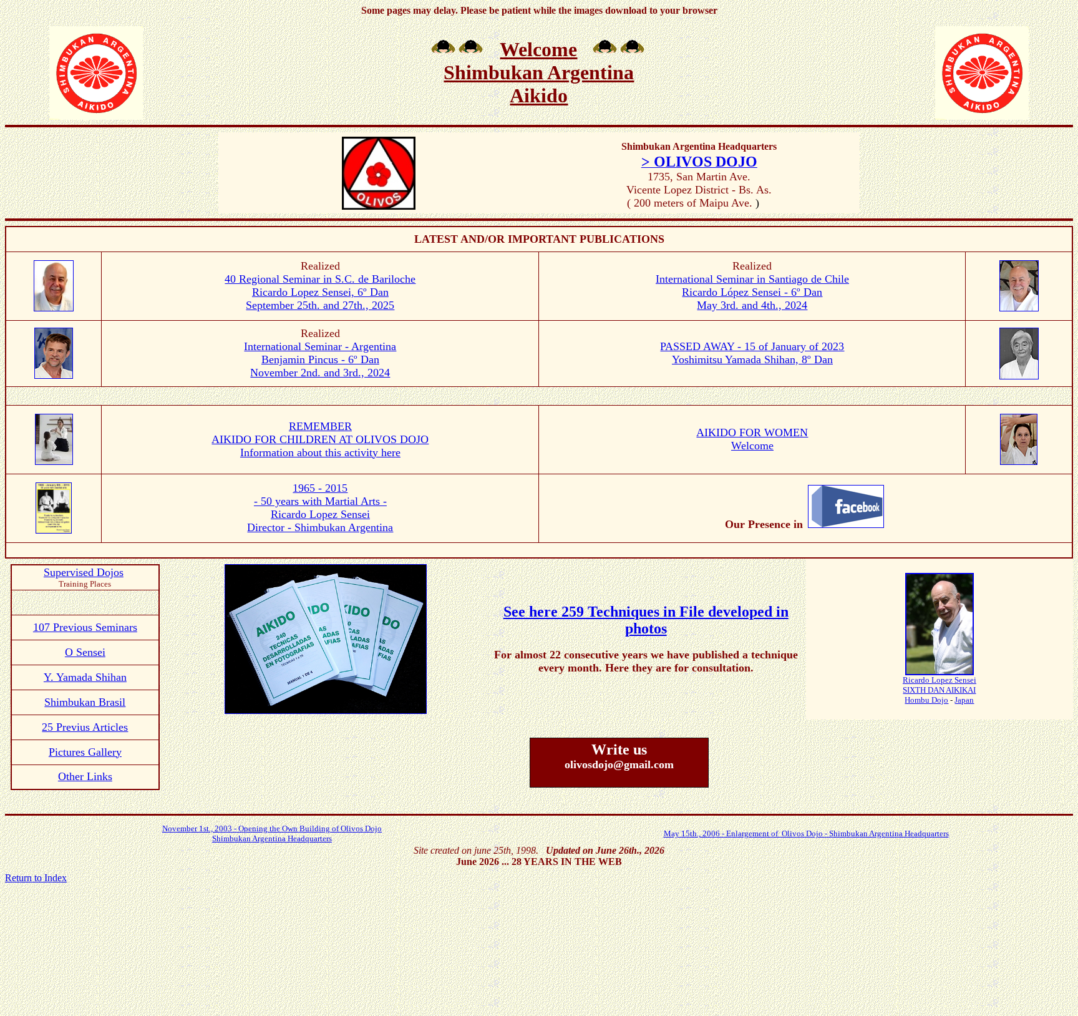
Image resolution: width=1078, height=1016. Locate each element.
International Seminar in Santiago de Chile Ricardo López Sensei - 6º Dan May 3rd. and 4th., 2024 (752, 292)
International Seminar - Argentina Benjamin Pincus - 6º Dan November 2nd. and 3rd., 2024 (320, 359)
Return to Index (36, 877)
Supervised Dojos (84, 572)
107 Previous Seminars (85, 627)
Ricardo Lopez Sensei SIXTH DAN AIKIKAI (939, 685)
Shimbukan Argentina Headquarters (272, 838)
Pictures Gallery (85, 752)
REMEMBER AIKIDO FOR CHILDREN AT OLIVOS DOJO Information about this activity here (320, 439)
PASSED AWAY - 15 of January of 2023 (752, 346)
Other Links (85, 776)
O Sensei (85, 652)
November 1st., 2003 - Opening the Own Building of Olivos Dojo (272, 828)
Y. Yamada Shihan (85, 677)
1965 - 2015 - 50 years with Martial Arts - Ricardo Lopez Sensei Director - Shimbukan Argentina (320, 508)
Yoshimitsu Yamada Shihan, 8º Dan (752, 359)
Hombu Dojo (926, 700)
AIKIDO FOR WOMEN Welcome (752, 439)
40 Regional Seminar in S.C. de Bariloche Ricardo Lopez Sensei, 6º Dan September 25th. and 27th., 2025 (320, 292)
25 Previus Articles (85, 727)
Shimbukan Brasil (84, 702)
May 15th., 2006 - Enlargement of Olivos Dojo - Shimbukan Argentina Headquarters (806, 833)
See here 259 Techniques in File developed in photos (646, 620)
